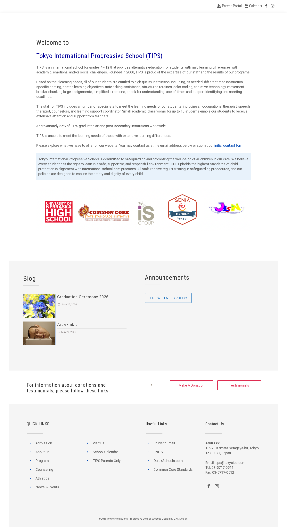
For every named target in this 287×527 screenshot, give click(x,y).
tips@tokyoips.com (230, 463)
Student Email (164, 443)
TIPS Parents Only (107, 461)
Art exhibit (67, 324)
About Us (43, 452)
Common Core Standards (173, 469)
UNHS (158, 452)
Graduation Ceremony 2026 (83, 297)
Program (42, 461)
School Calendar (105, 452)
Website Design (161, 518)
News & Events (47, 487)
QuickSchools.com (168, 461)
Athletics (42, 478)
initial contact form (228, 145)
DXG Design (180, 518)
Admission (44, 443)
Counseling (44, 469)
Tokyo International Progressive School (129, 518)
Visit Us (98, 443)
